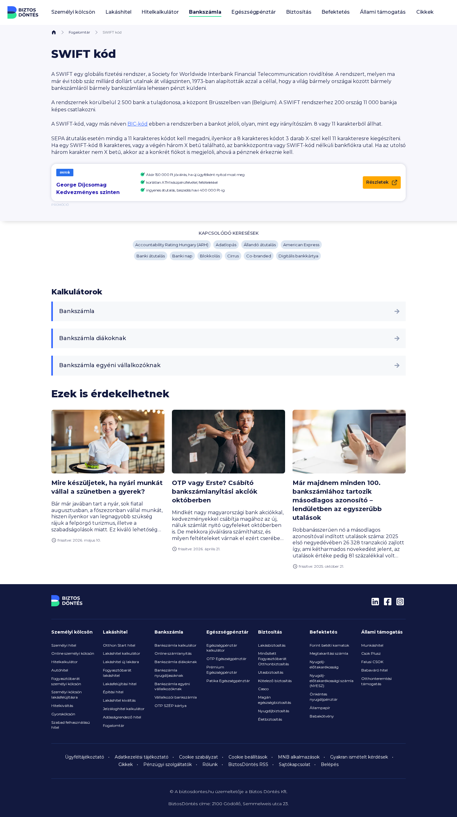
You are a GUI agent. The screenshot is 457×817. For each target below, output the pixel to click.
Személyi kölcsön (72, 632)
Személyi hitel (63, 645)
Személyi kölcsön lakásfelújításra (66, 694)
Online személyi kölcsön (72, 653)
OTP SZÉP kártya (171, 705)
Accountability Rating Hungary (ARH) (171, 244)
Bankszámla (77, 311)
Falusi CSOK (372, 661)
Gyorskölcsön (63, 714)
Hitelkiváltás (62, 705)
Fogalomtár (79, 32)
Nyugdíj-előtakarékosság (324, 664)
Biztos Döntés (23, 12)
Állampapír (320, 707)
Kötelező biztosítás (275, 680)
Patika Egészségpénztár (228, 680)
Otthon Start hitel (119, 645)
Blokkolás (210, 255)
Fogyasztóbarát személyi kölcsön (66, 681)
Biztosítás (270, 632)
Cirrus (233, 255)
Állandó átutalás (260, 244)
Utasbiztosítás (270, 672)
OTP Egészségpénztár (226, 658)
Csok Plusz (371, 653)
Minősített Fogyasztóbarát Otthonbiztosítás (273, 658)
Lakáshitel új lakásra (121, 661)
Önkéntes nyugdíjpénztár (324, 697)
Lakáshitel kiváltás (119, 700)
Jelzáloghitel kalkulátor (124, 708)
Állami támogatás (382, 632)
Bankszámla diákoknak (92, 338)
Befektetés (323, 632)
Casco (263, 688)
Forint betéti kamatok (329, 645)
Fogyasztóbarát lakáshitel (117, 673)
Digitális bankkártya (298, 255)
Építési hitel (113, 692)
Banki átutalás (150, 255)
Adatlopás (226, 244)
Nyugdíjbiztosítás (273, 711)
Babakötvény (322, 716)
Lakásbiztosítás (271, 645)
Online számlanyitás (173, 653)
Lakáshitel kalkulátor (121, 653)
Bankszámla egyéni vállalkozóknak (109, 365)
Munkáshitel (372, 645)
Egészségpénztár (227, 632)
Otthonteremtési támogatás (376, 681)
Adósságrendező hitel (122, 717)
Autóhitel (59, 670)
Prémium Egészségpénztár (221, 670)
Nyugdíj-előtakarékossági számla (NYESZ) (331, 680)
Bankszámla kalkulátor (175, 645)
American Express (301, 244)
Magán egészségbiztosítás (274, 700)
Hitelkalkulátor (64, 661)
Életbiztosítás (270, 719)
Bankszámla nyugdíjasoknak (169, 673)
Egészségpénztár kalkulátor (221, 648)
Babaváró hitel (374, 670)
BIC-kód (137, 124)
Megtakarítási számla (329, 653)
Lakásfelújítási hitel (119, 683)
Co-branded (258, 255)
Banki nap (182, 255)
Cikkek (425, 12)
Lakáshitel (115, 632)
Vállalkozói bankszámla (176, 697)
